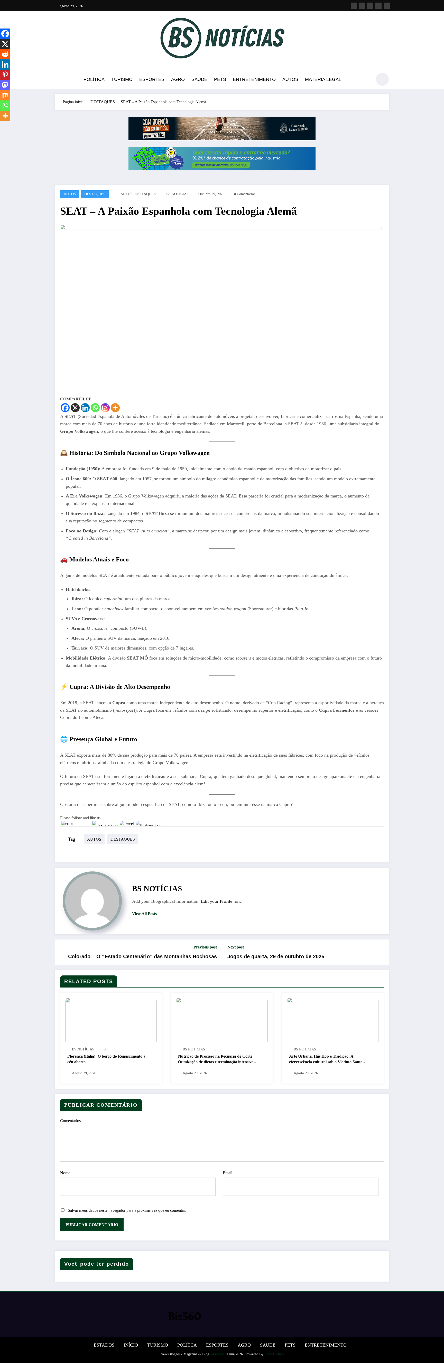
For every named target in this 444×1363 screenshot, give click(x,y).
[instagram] (378, 6)
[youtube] (387, 6)
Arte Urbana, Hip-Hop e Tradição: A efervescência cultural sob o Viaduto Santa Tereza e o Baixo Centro (326, 1059)
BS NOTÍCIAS (177, 194)
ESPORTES (151, 79)
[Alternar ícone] (59, 80)
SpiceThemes (274, 1354)
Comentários (70, 1120)
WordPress (218, 1354)
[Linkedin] (85, 407)
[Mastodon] (5, 85)
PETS (220, 79)
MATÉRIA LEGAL (323, 79)
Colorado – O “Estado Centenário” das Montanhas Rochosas (142, 956)
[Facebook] (65, 407)
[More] (115, 407)
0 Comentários (244, 194)
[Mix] (5, 95)
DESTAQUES (94, 194)
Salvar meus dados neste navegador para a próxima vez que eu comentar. (127, 1210)
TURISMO (122, 79)
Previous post (205, 947)
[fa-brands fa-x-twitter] (362, 6)
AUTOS (290, 79)
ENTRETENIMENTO (254, 79)
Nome (65, 1173)
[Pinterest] (5, 75)
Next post (235, 947)
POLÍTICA (94, 79)
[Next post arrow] (382, 952)
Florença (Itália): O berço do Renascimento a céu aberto (106, 1059)
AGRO (178, 79)
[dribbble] (370, 6)
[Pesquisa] (365, 80)
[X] (75, 407)
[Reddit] (5, 54)
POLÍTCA (187, 1345)
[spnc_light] (382, 79)
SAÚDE (199, 79)
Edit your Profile (216, 901)
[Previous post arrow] (62, 952)
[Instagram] (105, 407)
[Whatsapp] (95, 407)
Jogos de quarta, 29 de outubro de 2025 (275, 956)
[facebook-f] (354, 6)
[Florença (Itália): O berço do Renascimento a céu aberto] (111, 1020)
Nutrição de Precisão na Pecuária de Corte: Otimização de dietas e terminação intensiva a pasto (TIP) (217, 1059)
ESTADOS (104, 1345)
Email (227, 1173)
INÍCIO (131, 1345)
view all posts (144, 913)
